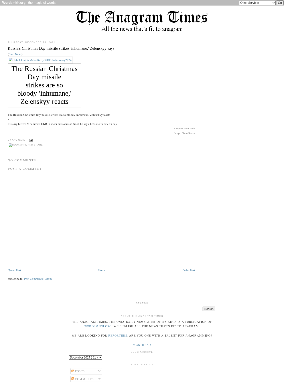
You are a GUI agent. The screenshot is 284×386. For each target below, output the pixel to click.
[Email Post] (30, 140)
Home (101, 270)
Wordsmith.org (98, 326)
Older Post (189, 270)
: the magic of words (28, 2)
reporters (117, 335)
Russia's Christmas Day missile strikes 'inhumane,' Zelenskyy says (61, 48)
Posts (79, 371)
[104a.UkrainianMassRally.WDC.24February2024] (40, 60)
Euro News (15, 54)
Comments (84, 379)
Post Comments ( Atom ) (38, 279)
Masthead (142, 345)
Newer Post (14, 270)
